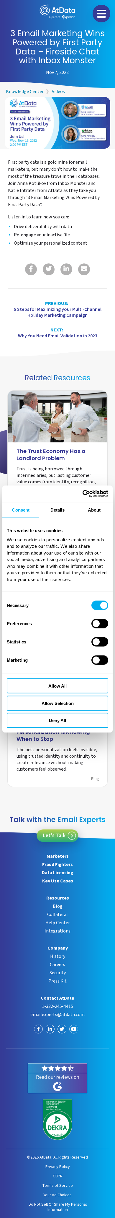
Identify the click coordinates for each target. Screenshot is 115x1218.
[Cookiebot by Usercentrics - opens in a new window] (82, 494)
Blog (95, 779)
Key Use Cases (57, 881)
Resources (57, 898)
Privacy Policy (57, 1166)
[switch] (99, 623)
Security (58, 973)
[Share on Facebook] (31, 269)
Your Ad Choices (57, 1195)
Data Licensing (57, 872)
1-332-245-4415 (57, 1006)
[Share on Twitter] (49, 269)
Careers (57, 964)
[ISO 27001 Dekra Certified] (57, 1119)
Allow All (57, 685)
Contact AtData (57, 998)
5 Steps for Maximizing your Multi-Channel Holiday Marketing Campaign (57, 309)
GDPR (58, 1176)
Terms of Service (57, 1185)
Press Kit (57, 981)
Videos (58, 91)
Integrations (57, 931)
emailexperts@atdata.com (57, 1014)
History (57, 956)
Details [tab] (57, 509)
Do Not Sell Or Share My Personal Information (58, 1207)
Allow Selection (58, 703)
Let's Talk (54, 835)
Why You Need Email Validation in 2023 (57, 333)
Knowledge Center (25, 91)
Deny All (57, 720)
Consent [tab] (20, 509)
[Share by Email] (84, 269)
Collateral (57, 914)
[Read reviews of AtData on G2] (57, 1078)
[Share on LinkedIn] (66, 269)
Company (57, 948)
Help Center (57, 923)
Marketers (58, 856)
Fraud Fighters (57, 864)
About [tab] (94, 509)
